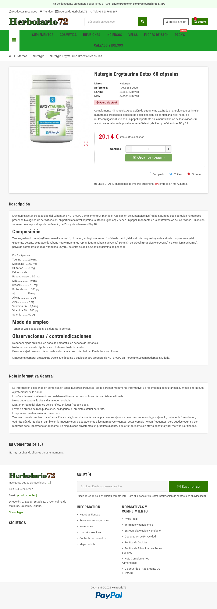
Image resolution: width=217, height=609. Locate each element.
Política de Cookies (136, 542)
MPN (97, 96)
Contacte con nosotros (93, 538)
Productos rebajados (23, 11)
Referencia (101, 87)
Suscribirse (190, 486)
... (49, 482)
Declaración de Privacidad (140, 536)
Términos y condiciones (139, 524)
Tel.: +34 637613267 (104, 11)
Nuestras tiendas (89, 514)
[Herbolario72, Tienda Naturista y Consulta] (39, 21)
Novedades (86, 526)
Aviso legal (131, 518)
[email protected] (27, 495)
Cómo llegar (16, 512)
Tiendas (46, 11)
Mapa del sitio (87, 544)
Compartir (158, 174)
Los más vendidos (90, 532)
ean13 (98, 92)
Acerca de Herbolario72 (72, 11)
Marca (98, 83)
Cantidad (115, 148)
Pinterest (197, 174)
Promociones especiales (94, 520)
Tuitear (178, 174)
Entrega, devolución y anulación (143, 530)
